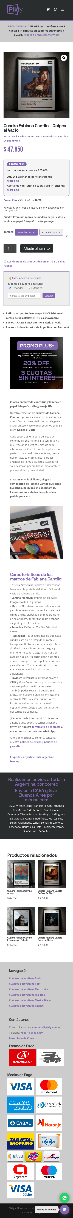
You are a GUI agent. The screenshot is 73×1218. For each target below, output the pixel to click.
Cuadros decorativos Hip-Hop (27, 994)
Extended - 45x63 (51, 232)
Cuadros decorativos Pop (24, 983)
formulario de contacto (46, 727)
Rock (15, 136)
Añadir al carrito (37, 248)
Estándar (17, 288)
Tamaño (9, 231)
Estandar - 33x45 (26, 232)
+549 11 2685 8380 (32, 1032)
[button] (64, 58)
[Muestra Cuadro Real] (36, 558)
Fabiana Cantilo (28, 136)
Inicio (7, 136)
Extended (37, 288)
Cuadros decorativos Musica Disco (30, 1000)
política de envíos (30, 742)
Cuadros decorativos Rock (25, 978)
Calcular (49, 295)
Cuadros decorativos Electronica (28, 989)
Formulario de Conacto (23, 1038)
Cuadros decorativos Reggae (26, 1005)
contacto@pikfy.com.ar (46, 1027)
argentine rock (32, 757)
